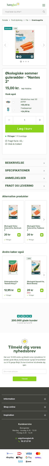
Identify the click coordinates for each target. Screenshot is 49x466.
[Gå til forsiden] (13, 4)
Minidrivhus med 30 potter (29, 100)
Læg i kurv (24, 128)
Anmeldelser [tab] (15, 178)
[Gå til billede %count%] (21, 61)
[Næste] (44, 44)
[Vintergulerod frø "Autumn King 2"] (13, 267)
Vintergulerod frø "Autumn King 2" (11, 282)
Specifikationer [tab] (17, 170)
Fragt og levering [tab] (19, 185)
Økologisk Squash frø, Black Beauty (35, 282)
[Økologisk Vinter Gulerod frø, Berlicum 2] (13, 211)
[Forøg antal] (40, 120)
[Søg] (44, 12)
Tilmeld (24, 379)
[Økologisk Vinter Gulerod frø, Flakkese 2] (36, 211)
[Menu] (44, 5)
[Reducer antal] (9, 120)
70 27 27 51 (26, 441)
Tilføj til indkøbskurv (19, 234)
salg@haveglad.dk (26, 438)
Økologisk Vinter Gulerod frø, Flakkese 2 (35, 228)
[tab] (24, 163)
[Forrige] (5, 44)
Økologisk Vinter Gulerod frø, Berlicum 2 (12, 228)
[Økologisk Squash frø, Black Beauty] (36, 267)
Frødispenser (26, 108)
